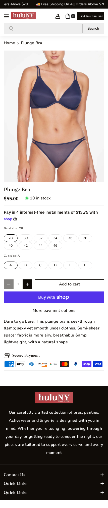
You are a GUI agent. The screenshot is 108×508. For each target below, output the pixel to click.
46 (57, 246)
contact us (14, 474)
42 (28, 246)
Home (9, 43)
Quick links (15, 492)
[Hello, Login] (57, 16)
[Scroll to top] (97, 492)
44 (42, 246)
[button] (7, 15)
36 (72, 238)
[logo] (54, 397)
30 (28, 238)
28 (13, 238)
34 (57, 238)
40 (13, 246)
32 (42, 238)
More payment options (54, 310)
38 (87, 238)
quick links (15, 483)
